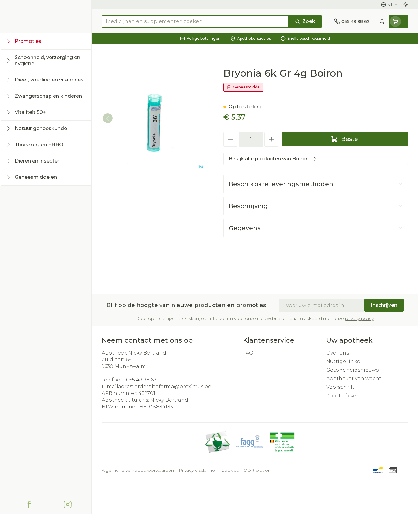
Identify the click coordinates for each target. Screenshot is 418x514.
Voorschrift (340, 387)
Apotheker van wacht (353, 378)
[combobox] (195, 21)
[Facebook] (29, 504)
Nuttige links (343, 361)
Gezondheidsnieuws (352, 370)
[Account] (382, 21)
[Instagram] (67, 504)
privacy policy (359, 318)
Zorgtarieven (343, 396)
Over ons (337, 353)
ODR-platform (259, 470)
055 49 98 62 (141, 380)
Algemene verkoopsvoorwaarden (138, 470)
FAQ (248, 353)
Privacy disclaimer (197, 470)
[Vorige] (108, 118)
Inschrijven (384, 305)
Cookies (230, 470)
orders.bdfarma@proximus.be (172, 386)
